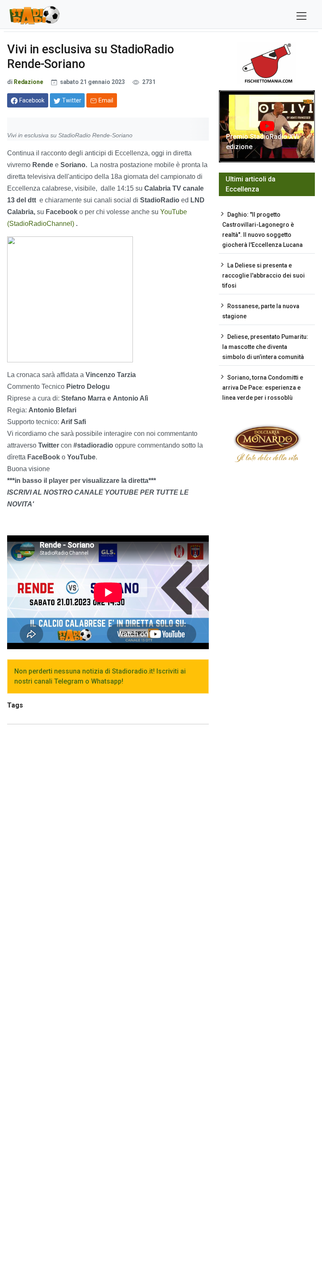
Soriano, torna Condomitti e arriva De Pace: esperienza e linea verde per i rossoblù (262, 387)
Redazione (28, 82)
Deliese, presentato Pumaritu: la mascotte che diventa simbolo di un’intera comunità (265, 346)
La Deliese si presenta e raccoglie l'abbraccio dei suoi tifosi (263, 275)
